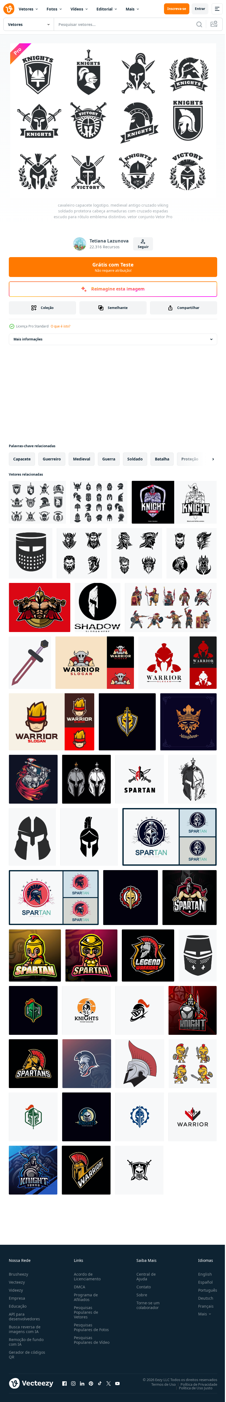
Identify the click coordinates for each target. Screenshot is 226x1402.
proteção (189, 457)
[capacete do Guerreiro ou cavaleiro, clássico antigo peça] (30, 552)
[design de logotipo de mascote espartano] (189, 896)
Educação (17, 1304)
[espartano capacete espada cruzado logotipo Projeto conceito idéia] (139, 778)
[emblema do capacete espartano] (188, 720)
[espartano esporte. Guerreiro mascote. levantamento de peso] (39, 606)
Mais (130, 9)
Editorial (104, 9)
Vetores (26, 9)
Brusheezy (18, 1272)
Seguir (143, 246)
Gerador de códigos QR (27, 1353)
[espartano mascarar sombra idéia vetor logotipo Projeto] (97, 606)
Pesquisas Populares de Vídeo (85, 1341)
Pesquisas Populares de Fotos (90, 1326)
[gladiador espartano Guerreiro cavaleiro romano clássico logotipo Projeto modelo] (169, 836)
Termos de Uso (159, 1382)
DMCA (78, 1285)
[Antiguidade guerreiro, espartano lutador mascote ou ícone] (33, 1062)
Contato (141, 1285)
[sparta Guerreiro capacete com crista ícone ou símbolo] (86, 1169)
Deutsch (201, 1296)
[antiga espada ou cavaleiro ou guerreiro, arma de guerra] (30, 661)
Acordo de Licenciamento (86, 1275)
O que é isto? (60, 326)
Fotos (52, 9)
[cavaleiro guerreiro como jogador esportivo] (33, 778)
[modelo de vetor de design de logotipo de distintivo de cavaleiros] (127, 720)
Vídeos (77, 9)
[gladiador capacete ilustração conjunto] (86, 778)
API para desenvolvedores (24, 1315)
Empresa (17, 1296)
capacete (22, 457)
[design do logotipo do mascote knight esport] (192, 1009)
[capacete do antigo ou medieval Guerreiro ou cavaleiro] (198, 954)
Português (203, 1288)
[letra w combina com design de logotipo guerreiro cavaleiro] (192, 1115)
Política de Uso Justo (191, 1386)
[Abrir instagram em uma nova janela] (73, 1382)
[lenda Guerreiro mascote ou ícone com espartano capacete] (148, 954)
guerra (108, 457)
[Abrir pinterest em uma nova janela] (91, 1382)
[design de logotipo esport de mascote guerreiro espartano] (35, 954)
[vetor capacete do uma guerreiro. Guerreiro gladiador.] (139, 1062)
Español (201, 1280)
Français (201, 1304)
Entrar (200, 8)
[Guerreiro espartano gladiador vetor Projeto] (177, 661)
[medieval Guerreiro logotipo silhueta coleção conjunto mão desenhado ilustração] (82, 552)
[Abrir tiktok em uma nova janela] (100, 1382)
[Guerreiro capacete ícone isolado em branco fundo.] (89, 836)
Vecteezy (17, 1280)
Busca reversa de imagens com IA (25, 1328)
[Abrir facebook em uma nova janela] (64, 1382)
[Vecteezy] (8, 8)
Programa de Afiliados (85, 1296)
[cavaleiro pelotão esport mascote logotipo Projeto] (33, 1169)
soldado (135, 457)
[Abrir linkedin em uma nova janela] (82, 1382)
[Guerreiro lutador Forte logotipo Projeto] (94, 661)
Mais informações (28, 338)
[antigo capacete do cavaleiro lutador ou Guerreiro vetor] (32, 836)
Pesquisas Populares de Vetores (85, 1311)
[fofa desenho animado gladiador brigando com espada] (193, 1062)
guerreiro (52, 457)
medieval (81, 457)
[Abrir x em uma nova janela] (108, 1382)
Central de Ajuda (144, 1275)
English (201, 1272)
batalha (162, 457)
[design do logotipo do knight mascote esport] (174, 501)
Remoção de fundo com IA (26, 1340)
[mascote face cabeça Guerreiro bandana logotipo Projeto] (51, 720)
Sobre (139, 1293)
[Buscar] (199, 24)
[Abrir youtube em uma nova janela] (117, 1382)
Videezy (16, 1288)
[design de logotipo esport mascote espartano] (86, 1062)
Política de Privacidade (194, 1382)
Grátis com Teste (113, 267)
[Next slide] (204, 458)
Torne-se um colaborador (145, 1304)
